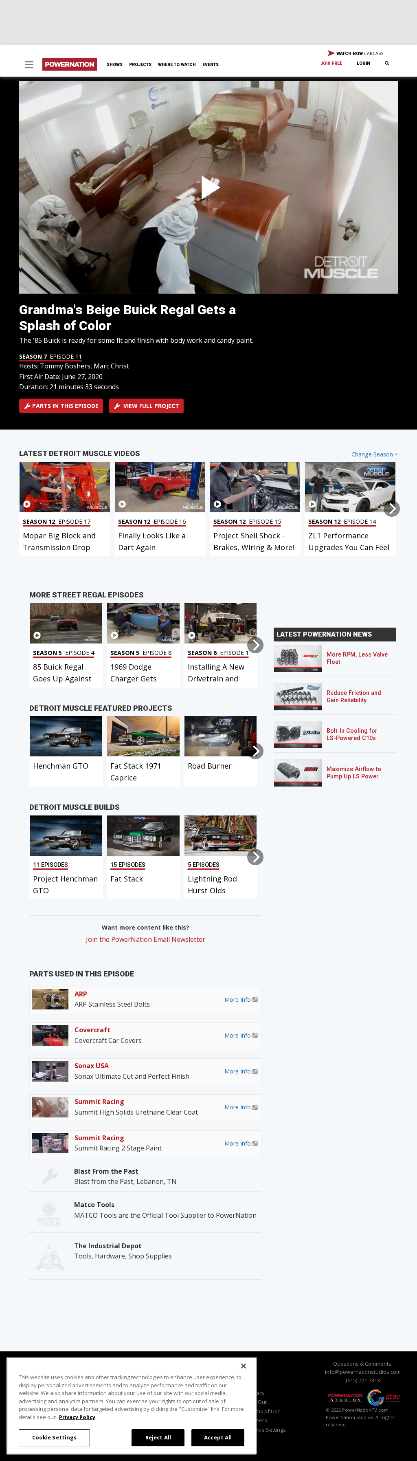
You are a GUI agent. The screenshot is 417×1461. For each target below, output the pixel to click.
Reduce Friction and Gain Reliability (354, 697)
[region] (132, 1405)
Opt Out (257, 1402)
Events (210, 64)
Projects (140, 64)
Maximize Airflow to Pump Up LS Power (354, 773)
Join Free (331, 63)
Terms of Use (264, 1411)
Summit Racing (99, 1101)
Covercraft (92, 1029)
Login (363, 63)
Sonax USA (92, 1065)
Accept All (218, 1437)
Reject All (158, 1437)
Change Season (372, 454)
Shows (115, 64)
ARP (81, 993)
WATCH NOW (359, 53)
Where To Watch (177, 64)
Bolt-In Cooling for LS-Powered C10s (352, 734)
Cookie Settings (54, 1437)
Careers (257, 1420)
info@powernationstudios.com (363, 1371)
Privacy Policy (77, 1417)
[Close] (243, 1366)
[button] (29, 65)
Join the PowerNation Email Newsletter (145, 939)
